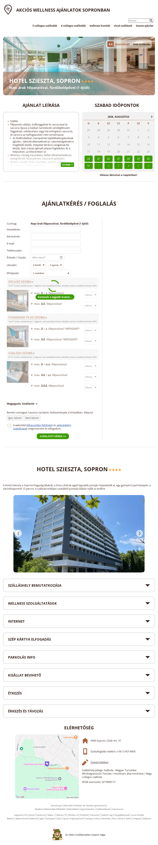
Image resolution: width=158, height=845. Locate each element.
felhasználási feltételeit (39, 425)
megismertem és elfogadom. (44, 428)
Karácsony (41, 815)
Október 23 (73, 815)
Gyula (65, 818)
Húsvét (31, 815)
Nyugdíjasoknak (121, 815)
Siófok (128, 818)
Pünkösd (84, 815)
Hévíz (97, 818)
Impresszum (117, 809)
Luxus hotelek (137, 815)
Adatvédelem (73, 809)
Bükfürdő (33, 818)
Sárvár (121, 818)
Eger (42, 818)
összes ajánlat (144, 25)
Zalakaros (146, 818)
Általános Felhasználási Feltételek (50, 809)
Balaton (10, 818)
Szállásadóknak (103, 809)
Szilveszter (95, 815)
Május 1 (51, 815)
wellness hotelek (99, 25)
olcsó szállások (123, 25)
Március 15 (61, 815)
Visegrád (137, 818)
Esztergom (50, 818)
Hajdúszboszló (76, 818)
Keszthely (106, 818)
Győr (59, 818)
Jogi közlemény (87, 809)
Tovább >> (67, 164)
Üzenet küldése (99, 762)
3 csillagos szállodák (44, 25)
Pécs (114, 818)
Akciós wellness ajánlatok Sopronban (63, 10)
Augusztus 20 (20, 815)
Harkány (89, 818)
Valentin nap (107, 815)
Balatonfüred (22, 818)
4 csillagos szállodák (73, 25)
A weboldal (19, 425)
